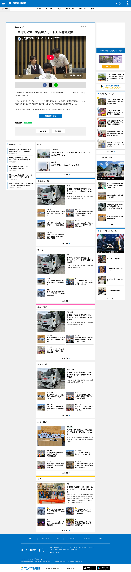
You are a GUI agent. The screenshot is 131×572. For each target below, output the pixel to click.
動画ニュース (19, 27)
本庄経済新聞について (57, 547)
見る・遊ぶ (49, 9)
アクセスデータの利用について (60, 550)
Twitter (120, 3)
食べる (39, 9)
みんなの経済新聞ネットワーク (30, 568)
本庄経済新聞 (17, 3)
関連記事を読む (50, 116)
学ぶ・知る (82, 9)
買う (59, 9)
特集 (92, 9)
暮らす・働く (70, 9)
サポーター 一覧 (111, 67)
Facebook (116, 3)
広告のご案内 (55, 552)
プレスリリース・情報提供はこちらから (82, 547)
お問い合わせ (75, 550)
